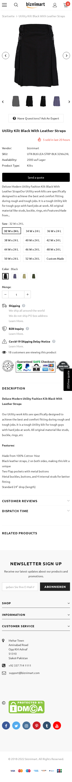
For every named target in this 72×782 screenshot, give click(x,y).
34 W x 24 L (33, 231)
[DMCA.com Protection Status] (27, 706)
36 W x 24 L (54, 231)
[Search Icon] (20, 5)
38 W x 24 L (11, 240)
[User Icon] (55, 5)
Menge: (7, 287)
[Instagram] (26, 725)
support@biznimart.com (24, 673)
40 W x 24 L (32, 240)
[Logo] (35, 5)
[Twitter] (16, 725)
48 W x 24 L (54, 249)
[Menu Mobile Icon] (4, 5)
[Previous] (5, 55)
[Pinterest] (37, 725)
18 (9, 352)
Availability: (9, 159)
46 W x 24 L (32, 249)
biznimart (33, 148)
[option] (36, 55)
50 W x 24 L (11, 258)
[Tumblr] (47, 725)
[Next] (66, 55)
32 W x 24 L (11, 231)
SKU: (5, 154)
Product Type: (11, 165)
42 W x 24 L (54, 240)
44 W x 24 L (11, 249)
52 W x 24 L (32, 258)
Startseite (8, 16)
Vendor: (7, 148)
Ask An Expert (50, 118)
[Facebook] (6, 725)
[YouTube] (57, 725)
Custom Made (55, 258)
